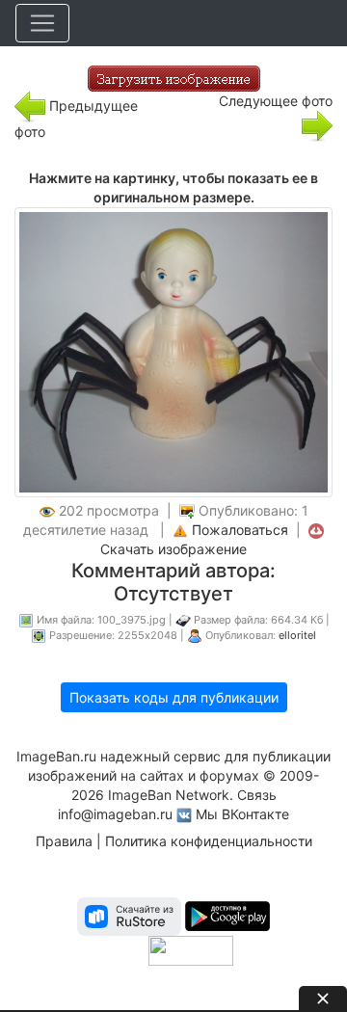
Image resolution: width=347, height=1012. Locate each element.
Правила (64, 841)
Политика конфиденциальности (208, 841)
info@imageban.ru (115, 814)
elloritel (297, 635)
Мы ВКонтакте (242, 814)
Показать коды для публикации (174, 697)
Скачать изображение (173, 549)
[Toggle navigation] (42, 23)
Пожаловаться (240, 529)
